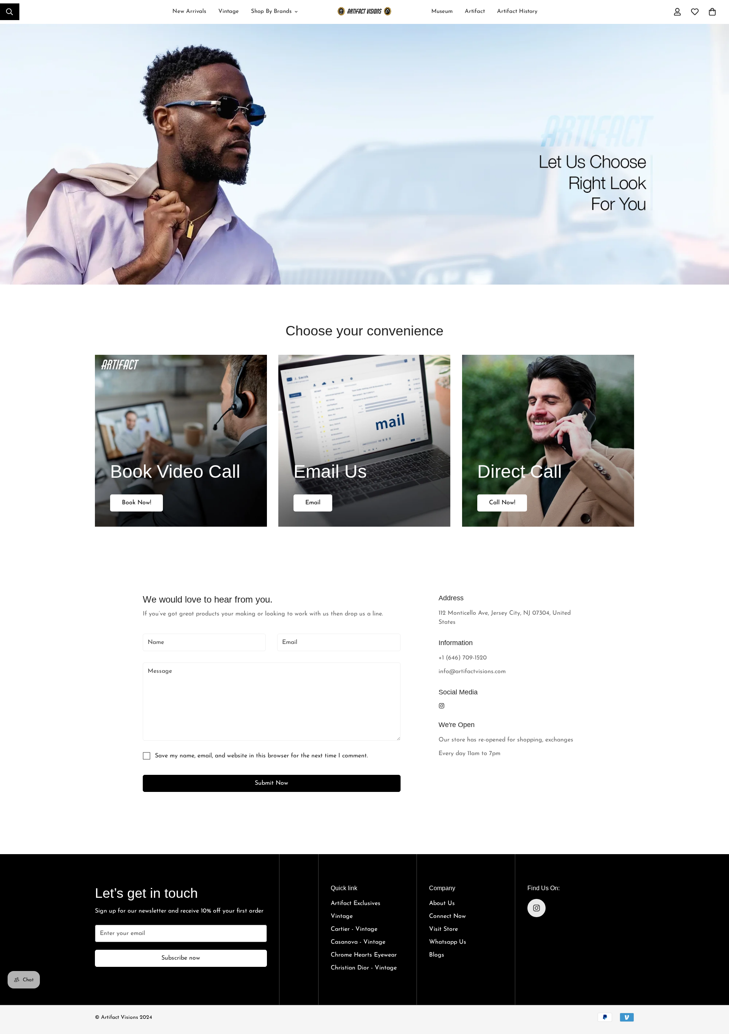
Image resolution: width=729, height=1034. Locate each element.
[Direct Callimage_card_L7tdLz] (548, 441)
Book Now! (136, 503)
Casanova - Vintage (358, 942)
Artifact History (517, 11)
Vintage (228, 11)
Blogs (436, 955)
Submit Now (271, 783)
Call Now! (502, 503)
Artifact (475, 11)
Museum (442, 11)
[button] (712, 11)
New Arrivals (189, 11)
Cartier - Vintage (354, 929)
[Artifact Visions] (364, 12)
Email (312, 503)
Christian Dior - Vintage (364, 968)
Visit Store (443, 929)
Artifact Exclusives (355, 903)
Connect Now (447, 916)
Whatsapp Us (447, 942)
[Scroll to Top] (714, 989)
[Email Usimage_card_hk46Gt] (364, 441)
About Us (442, 903)
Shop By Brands (271, 11)
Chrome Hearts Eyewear (364, 955)
